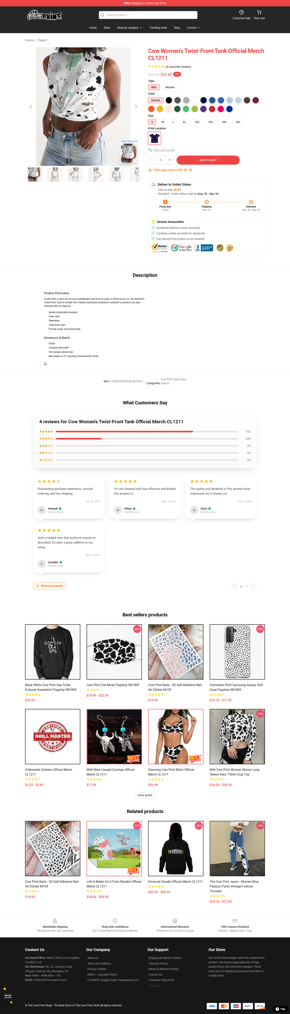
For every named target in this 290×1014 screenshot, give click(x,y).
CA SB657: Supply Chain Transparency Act (113, 980)
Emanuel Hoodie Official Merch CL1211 (175, 881)
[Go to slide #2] (55, 174)
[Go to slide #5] (116, 174)
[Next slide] (136, 106)
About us (92, 958)
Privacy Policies (96, 969)
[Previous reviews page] (234, 586)
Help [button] (283, 1009)
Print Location (157, 128)
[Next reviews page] (253, 586)
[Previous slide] (31, 106)
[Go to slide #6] (137, 174)
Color (151, 93)
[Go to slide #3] (75, 174)
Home (29, 40)
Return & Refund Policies (164, 969)
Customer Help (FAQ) (161, 980)
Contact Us (155, 974)
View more (145, 795)
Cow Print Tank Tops (173, 379)
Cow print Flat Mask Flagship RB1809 (113, 685)
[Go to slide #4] (96, 174)
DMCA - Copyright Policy (102, 974)
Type (151, 81)
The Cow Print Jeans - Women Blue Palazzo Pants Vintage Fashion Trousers (234, 886)
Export (42, 40)
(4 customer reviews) (178, 66)
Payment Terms (158, 963)
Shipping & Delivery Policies (165, 958)
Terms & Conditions (99, 963)
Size (150, 115)
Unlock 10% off (8, 996)
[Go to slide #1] (34, 174)
